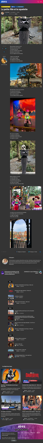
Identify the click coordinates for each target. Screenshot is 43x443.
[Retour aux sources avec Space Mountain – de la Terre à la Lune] (11, 324)
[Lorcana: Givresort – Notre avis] (11, 350)
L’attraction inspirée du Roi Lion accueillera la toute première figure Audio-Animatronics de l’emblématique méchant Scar (25, 317)
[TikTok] (27, 430)
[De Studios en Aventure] (11, 297)
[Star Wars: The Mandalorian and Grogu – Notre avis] (11, 286)
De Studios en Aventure (19, 296)
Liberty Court (5, 407)
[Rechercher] (38, 1)
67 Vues (34, 390)
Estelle (17, 313)
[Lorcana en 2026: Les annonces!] (11, 339)
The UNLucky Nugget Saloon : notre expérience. (23, 355)
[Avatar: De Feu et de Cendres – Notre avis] (11, 302)
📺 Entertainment (11, 380)
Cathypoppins (7, 12)
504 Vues (12, 418)
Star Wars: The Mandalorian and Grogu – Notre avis (24, 328)
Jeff (17, 297)
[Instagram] (20, 430)
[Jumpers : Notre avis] (11, 345)
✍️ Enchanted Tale (5, 6)
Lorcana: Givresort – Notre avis (20, 349)
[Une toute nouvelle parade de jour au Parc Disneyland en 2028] (11, 312)
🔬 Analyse (5, 382)
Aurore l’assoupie (4, 64)
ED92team (17, 356)
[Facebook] (5, 14)
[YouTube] (25, 430)
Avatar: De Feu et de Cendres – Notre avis (22, 301)
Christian (17, 286)
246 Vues (18, 12)
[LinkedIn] (23, 430)
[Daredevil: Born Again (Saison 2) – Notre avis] (11, 291)
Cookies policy (13, 438)
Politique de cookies (5, 435)
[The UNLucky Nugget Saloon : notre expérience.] (11, 356)
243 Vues (36, 418)
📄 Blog (13, 6)
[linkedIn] (7, 14)
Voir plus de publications (36, 257)
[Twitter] (6, 14)
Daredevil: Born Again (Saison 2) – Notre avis (23, 290)
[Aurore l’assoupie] (4, 61)
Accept (13, 440)
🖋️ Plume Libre (20, 6)
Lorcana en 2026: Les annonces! (20, 338)
